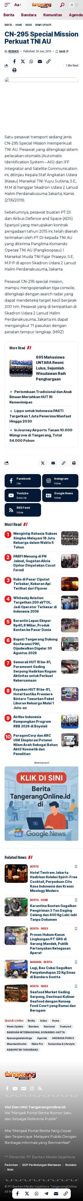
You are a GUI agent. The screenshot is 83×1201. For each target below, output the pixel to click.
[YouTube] (14, 1088)
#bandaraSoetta (16, 1044)
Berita (8, 24)
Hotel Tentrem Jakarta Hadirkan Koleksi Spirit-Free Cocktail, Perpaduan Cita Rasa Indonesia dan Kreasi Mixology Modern (53, 882)
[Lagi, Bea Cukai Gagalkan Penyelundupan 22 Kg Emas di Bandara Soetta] (16, 969)
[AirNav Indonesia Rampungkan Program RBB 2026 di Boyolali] (69, 722)
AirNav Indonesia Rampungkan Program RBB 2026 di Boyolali (32, 721)
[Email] (40, 61)
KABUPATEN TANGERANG (22, 1049)
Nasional (49, 1026)
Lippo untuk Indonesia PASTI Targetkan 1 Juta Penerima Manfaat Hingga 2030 (40, 416)
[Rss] (40, 1088)
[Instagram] (60, 481)
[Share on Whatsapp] (31, 61)
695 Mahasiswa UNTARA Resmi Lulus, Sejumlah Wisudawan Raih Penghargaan (51, 368)
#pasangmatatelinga (19, 1038)
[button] (8, 5)
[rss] (23, 510)
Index (28, 24)
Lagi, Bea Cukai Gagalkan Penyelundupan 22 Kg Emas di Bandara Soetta (52, 972)
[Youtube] (23, 495)
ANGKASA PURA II (63, 1038)
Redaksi (13, 51)
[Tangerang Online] (41, 5)
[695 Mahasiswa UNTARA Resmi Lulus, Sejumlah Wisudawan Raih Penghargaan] (21, 368)
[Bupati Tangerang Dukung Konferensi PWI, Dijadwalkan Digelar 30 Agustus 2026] (69, 644)
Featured (65, 1026)
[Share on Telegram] (46, 1193)
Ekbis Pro (37, 1044)
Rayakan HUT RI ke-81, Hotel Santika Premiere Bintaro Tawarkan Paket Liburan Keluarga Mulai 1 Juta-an (33, 698)
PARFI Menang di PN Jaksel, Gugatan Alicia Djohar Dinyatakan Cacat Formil (34, 563)
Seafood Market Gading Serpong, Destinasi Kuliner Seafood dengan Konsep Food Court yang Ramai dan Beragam (53, 1001)
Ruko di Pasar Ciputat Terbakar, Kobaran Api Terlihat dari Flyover (31, 583)
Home (18, 24)
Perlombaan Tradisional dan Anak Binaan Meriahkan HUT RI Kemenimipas (40, 396)
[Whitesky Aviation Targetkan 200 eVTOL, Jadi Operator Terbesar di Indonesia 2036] (69, 603)
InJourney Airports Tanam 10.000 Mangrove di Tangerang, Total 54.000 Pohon (40, 435)
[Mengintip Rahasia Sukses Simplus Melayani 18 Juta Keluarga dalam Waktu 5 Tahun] (69, 538)
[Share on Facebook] (14, 61)
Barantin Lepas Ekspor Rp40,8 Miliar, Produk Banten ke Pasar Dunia (32, 625)
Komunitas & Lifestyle (61, 1044)
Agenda (42, 1038)
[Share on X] (23, 61)
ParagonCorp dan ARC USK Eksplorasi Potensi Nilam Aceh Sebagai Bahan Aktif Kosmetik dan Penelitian (35, 744)
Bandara (36, 962)
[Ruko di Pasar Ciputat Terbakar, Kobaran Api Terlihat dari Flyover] (69, 584)
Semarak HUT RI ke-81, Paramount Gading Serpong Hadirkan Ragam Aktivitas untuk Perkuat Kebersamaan (34, 671)
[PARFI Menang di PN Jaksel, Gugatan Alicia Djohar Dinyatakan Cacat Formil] (69, 561)
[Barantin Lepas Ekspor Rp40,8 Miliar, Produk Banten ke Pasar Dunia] (69, 625)
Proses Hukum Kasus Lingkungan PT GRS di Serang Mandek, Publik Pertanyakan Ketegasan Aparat (50, 944)
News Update (43, 24)
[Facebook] (23, 481)
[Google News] (60, 495)
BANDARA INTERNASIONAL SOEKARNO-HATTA (36, 1032)
